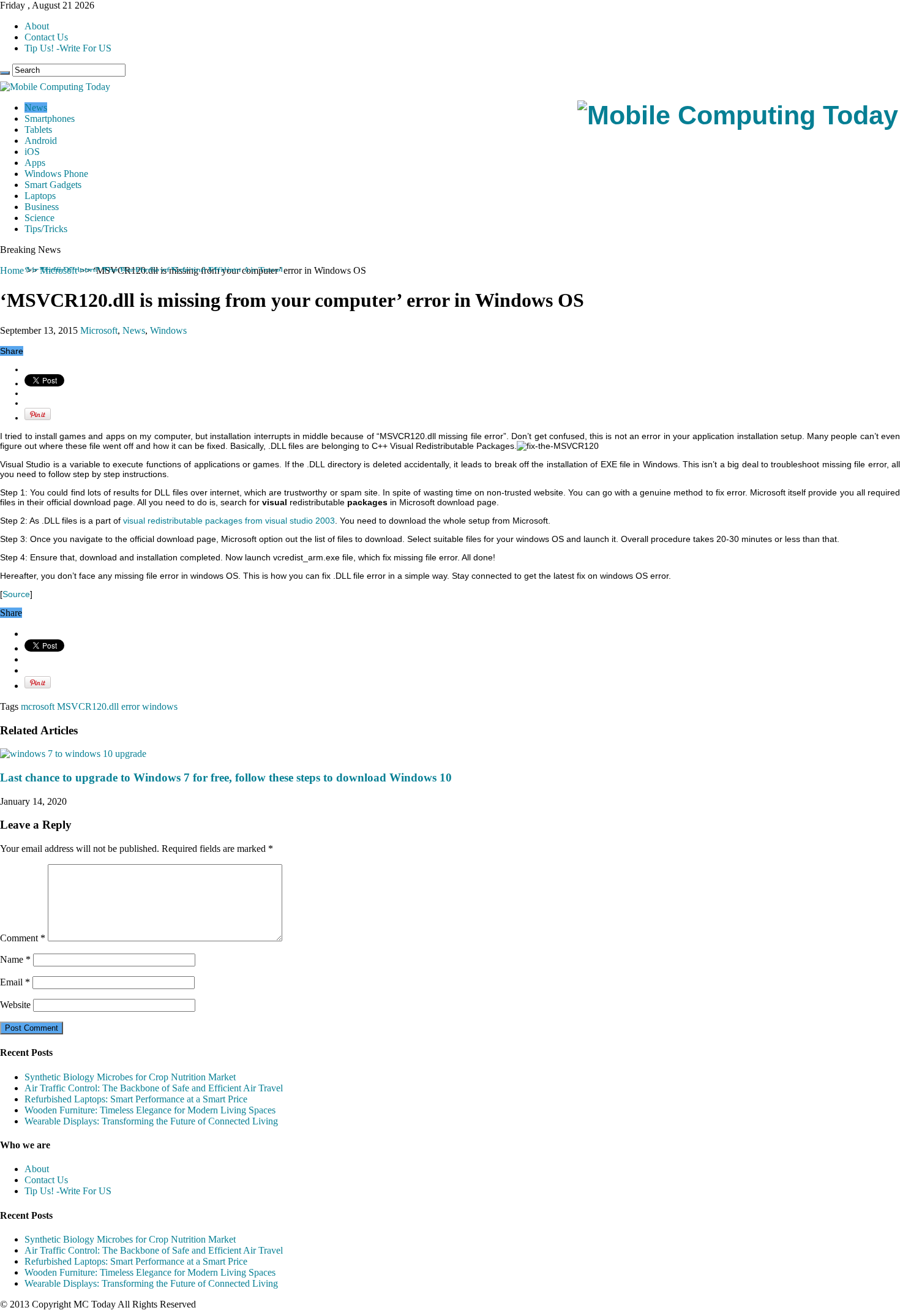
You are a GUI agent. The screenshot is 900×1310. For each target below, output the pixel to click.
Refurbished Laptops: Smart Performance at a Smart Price (135, 1099)
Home (12, 270)
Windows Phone (56, 173)
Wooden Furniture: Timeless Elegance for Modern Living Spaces (150, 1110)
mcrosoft (37, 706)
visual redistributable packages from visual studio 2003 (229, 520)
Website (15, 1004)
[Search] (5, 73)
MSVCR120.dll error (98, 706)
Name (15, 959)
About (36, 26)
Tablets (38, 129)
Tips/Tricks (45, 229)
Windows (168, 330)
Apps (34, 162)
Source (16, 594)
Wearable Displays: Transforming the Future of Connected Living (151, 1121)
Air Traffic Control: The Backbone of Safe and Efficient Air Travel (153, 270)
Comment (22, 938)
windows (160, 706)
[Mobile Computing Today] (737, 115)
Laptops (40, 195)
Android (40, 140)
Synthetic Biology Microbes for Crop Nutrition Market (130, 1077)
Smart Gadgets (52, 184)
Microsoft (99, 330)
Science (39, 218)
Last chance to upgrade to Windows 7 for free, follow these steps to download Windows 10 (226, 777)
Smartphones (49, 118)
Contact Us (46, 37)
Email (15, 982)
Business (41, 206)
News (35, 107)
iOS (32, 151)
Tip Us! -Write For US (67, 48)
